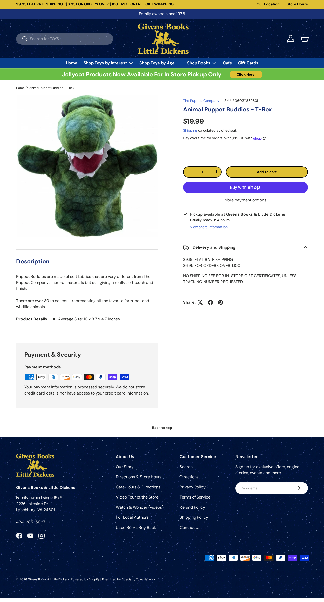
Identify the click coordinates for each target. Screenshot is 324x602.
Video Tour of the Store (137, 497)
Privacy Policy (193, 487)
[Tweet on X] (200, 302)
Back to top (162, 427)
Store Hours (297, 4)
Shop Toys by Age (157, 63)
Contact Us (190, 527)
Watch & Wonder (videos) (140, 507)
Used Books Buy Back (136, 527)
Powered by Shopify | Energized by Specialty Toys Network (113, 579)
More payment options (245, 200)
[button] (304, 38)
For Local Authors (132, 517)
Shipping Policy (194, 517)
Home (71, 63)
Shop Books (198, 63)
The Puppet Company (201, 100)
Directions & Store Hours (139, 477)
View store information (209, 227)
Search (186, 466)
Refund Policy (192, 507)
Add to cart (267, 172)
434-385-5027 (30, 522)
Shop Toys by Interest (105, 63)
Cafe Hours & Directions (138, 487)
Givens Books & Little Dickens (49, 579)
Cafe (227, 63)
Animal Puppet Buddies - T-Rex (51, 87)
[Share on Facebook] (210, 302)
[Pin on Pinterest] (220, 302)
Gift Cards (248, 63)
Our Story (125, 466)
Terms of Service (195, 497)
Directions (189, 477)
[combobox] (64, 38)
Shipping (190, 130)
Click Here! (246, 74)
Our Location (268, 4)
